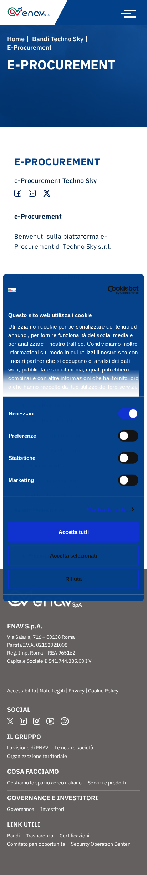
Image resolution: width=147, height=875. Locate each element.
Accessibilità (21, 690)
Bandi (13, 835)
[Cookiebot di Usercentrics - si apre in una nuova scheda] (107, 290)
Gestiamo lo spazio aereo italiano (44, 782)
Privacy (77, 690)
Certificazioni (75, 835)
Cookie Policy (103, 690)
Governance (20, 809)
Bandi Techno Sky (57, 39)
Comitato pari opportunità (36, 844)
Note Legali (52, 690)
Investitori (52, 809)
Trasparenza (39, 835)
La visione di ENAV (28, 747)
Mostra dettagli (106, 509)
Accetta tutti (74, 532)
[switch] (128, 436)
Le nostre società (74, 747)
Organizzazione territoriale (37, 756)
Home (16, 39)
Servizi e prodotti (107, 782)
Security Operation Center (100, 844)
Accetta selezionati (73, 555)
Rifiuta (73, 579)
